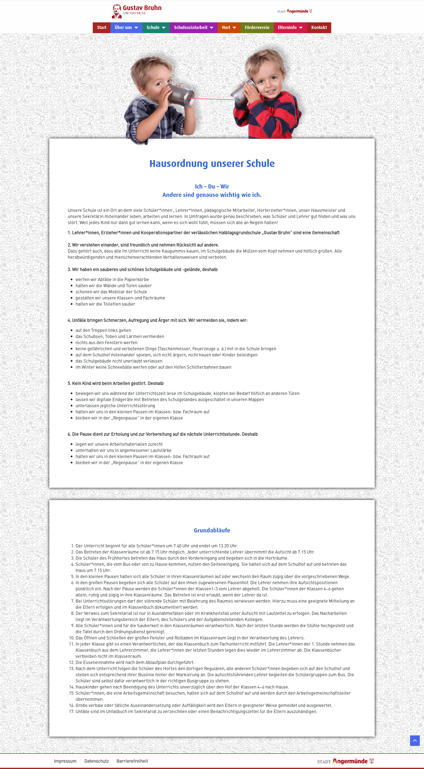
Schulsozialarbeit (190, 27)
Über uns (123, 27)
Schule (153, 27)
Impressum (65, 761)
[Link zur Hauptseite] (136, 10)
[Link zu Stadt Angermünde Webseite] (295, 10)
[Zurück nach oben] (415, 740)
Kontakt (319, 27)
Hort (226, 27)
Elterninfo (287, 27)
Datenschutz (96, 761)
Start (101, 27)
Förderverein (257, 27)
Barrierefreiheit (132, 761)
